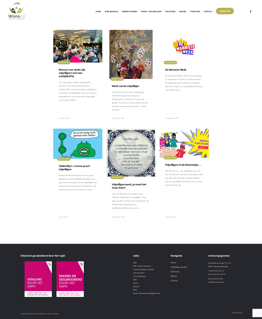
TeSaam (136, 286)
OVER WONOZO (111, 11)
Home (98, 11)
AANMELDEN (225, 11)
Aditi (135, 262)
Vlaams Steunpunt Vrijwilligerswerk (146, 293)
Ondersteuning (129, 11)
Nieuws (182, 11)
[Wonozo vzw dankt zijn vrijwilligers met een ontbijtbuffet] (77, 77)
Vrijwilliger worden (179, 267)
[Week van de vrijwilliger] (131, 77)
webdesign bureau (43, 314)
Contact (208, 11)
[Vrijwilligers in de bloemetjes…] (184, 176)
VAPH (135, 290)
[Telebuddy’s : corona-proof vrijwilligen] (77, 176)
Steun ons (195, 11)
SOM (135, 279)
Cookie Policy (237, 313)
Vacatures (170, 11)
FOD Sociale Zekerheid (142, 266)
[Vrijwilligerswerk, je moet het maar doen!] (131, 176)
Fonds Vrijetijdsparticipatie (143, 269)
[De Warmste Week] (184, 77)
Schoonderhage (139, 276)
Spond (135, 283)
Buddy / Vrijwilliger (151, 11)
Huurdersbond (138, 273)
